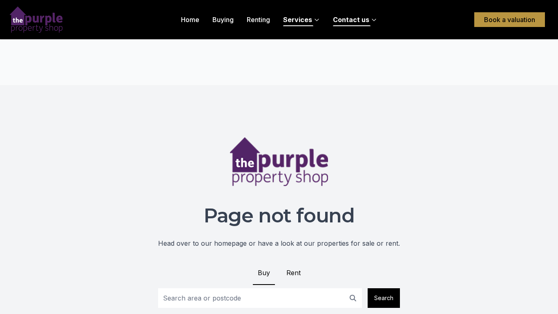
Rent (293, 273)
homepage (230, 243)
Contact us (351, 20)
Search (383, 297)
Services (297, 20)
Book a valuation (509, 20)
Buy (264, 273)
